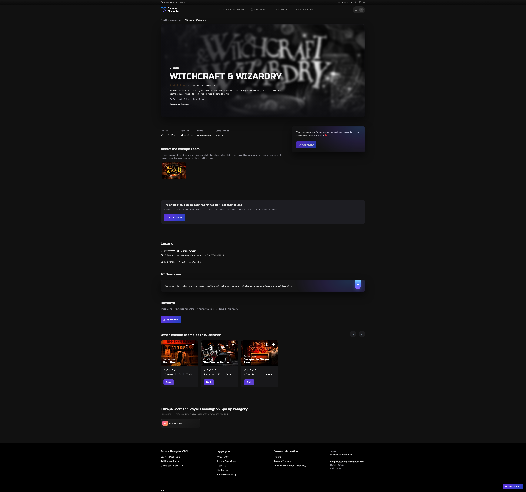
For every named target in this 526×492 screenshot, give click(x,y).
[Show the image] (174, 170)
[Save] (187, 344)
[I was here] (193, 344)
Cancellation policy (226, 474)
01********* (169, 251)
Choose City (223, 457)
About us (221, 465)
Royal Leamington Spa (171, 20)
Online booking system (172, 465)
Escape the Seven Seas (256, 361)
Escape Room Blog (226, 461)
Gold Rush (170, 362)
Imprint (277, 457)
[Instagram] (360, 2)
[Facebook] (356, 2)
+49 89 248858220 (343, 2)
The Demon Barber (216, 362)
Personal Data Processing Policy (290, 465)
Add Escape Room (170, 461)
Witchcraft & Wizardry (195, 20)
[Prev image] (353, 334)
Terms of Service (282, 461)
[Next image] (362, 334)
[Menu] (359, 9)
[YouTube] (364, 2)
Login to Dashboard (170, 457)
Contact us (222, 470)
